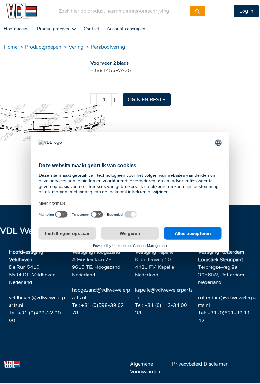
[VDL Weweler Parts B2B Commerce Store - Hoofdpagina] (22, 11)
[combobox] (120, 11)
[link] (16, 28)
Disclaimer (216, 364)
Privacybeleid (187, 364)
